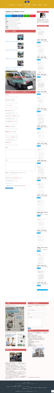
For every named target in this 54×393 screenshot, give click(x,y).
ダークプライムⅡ (18, 383)
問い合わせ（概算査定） (34, 387)
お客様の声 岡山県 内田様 (41, 108)
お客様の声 (44, 387)
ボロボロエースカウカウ (23, 391)
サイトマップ (29, 388)
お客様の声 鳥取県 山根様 (41, 282)
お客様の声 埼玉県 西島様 (41, 230)
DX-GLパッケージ (33, 383)
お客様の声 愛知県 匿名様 (41, 74)
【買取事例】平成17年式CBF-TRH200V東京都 (12, 41)
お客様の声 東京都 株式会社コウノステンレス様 (42, 213)
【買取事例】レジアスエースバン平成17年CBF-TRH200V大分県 (14, 58)
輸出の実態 (8, 386)
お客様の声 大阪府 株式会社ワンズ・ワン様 (42, 248)
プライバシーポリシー (8, 183)
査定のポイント (19, 386)
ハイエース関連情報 (18, 385)
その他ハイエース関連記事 (25, 386)
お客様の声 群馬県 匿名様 (41, 265)
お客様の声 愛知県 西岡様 (41, 39)
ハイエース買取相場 (27, 382)
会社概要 (24, 388)
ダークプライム (23, 383)
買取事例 (40, 387)
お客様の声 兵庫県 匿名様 (41, 177)
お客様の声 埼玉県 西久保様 (42, 143)
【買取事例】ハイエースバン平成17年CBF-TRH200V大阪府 (13, 67)
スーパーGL (28, 383)
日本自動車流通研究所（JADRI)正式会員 (33, 341)
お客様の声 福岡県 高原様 (41, 57)
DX (37, 383)
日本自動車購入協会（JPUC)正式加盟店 (33, 339)
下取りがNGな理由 (13, 386)
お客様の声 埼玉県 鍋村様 (41, 91)
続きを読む (38, 42)
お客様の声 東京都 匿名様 (41, 160)
